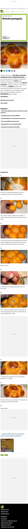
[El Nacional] (14, 506)
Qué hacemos (4, 511)
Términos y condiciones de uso (9, 520)
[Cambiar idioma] (23, 11)
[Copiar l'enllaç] (14, 71)
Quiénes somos (5, 509)
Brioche (3, 440)
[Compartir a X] (1, 71)
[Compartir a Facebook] (9, 71)
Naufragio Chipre (21, 8)
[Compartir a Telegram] (7, 71)
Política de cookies (6, 525)
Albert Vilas (4, 36)
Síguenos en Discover (5, 8)
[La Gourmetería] (2, 11)
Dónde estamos (5, 513)
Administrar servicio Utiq (7, 527)
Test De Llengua (14, 8)
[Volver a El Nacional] (13, 11)
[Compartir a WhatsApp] (4, 71)
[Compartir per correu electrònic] (12, 71)
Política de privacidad (6, 523)
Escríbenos (4, 518)
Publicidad (4, 516)
